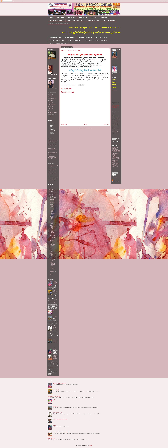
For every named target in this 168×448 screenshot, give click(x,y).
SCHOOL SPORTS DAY (52, 232)
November (52, 199)
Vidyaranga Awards (52, 208)
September (52, 271)
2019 (50, 188)
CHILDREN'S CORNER (56, 20)
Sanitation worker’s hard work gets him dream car (115, 132)
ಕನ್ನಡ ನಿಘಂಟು (50, 116)
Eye (50, 247)
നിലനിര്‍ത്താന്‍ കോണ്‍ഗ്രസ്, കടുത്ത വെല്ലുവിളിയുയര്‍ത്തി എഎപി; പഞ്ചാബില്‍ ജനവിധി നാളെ (115, 163)
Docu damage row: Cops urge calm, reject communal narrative (115, 125)
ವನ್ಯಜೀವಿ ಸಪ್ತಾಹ (51, 258)
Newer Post (64, 124)
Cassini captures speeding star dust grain (53, 166)
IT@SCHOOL (50, 102)
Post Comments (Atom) (87, 127)
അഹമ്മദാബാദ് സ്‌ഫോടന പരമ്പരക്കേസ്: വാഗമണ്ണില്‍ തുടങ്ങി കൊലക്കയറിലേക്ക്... (116, 149)
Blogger (90, 445)
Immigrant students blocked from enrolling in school (52, 149)
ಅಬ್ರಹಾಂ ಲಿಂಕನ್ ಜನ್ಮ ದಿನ (55, 327)
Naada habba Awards (52, 245)
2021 (50, 186)
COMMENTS (83, 17)
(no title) (54, 310)
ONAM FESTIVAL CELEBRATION (55, 283)
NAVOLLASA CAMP (52, 260)
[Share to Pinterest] (83, 85)
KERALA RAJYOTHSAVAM (52, 205)
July (51, 274)
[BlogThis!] (80, 85)
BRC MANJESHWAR (52, 96)
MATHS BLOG (50, 106)
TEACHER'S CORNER (92, 20)
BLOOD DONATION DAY (52, 268)
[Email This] (78, 85)
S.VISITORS (71, 17)
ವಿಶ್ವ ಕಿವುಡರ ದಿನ (55, 406)
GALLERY (94, 17)
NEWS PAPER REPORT (74, 20)
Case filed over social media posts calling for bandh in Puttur (116, 120)
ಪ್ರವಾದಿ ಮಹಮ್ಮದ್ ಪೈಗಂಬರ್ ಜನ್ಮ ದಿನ (54, 396)
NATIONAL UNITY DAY (52, 217)
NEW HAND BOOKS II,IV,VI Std (59, 43)
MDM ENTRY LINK (55, 37)
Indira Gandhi (52, 202)
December (52, 197)
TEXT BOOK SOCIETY (52, 112)
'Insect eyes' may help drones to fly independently (53, 177)
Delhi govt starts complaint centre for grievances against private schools (53, 141)
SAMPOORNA (50, 108)
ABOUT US (60, 17)
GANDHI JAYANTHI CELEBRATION (52, 264)
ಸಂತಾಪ (51, 251)
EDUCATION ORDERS (52, 98)
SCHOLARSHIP (69, 37)
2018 (50, 189)
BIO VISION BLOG (101, 37)
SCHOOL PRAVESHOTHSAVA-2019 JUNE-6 (55, 357)
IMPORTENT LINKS (109, 20)
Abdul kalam (52, 240)
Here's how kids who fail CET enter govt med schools (52, 153)
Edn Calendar (50, 100)
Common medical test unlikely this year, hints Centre (52, 145)
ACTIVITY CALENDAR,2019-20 (59, 23)
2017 (50, 191)
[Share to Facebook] (82, 85)
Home (51, 17)
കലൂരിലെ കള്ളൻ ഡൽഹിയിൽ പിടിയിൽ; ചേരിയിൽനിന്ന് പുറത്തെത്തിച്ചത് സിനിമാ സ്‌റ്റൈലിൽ (116, 156)
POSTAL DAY (51, 249)
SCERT (49, 110)
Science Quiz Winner (52, 242)
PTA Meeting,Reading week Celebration (55, 341)
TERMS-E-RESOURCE (85, 37)
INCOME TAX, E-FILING (57, 40)
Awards (51, 230)
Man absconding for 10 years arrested (116, 129)
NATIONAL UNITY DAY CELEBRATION (52, 212)
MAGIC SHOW (51, 223)
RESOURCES (105, 17)
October (51, 201)
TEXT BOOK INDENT (74, 40)
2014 (50, 196)
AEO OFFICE (50, 94)
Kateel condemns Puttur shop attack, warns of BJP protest (116, 116)
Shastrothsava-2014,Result (52, 237)
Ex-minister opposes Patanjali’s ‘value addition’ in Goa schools (53, 157)
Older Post (106, 124)
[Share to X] (81, 85)
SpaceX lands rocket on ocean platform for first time (52, 173)
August (51, 272)
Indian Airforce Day (52, 254)
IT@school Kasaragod (52, 104)
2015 (50, 194)
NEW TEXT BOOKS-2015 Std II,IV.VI (96, 40)
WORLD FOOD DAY (51, 367)
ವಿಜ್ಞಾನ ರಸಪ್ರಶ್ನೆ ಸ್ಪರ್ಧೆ (55, 291)
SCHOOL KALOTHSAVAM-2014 (52, 227)
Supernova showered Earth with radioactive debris (53, 179)
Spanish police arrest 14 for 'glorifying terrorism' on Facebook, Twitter (52, 169)
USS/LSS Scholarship (52, 114)
